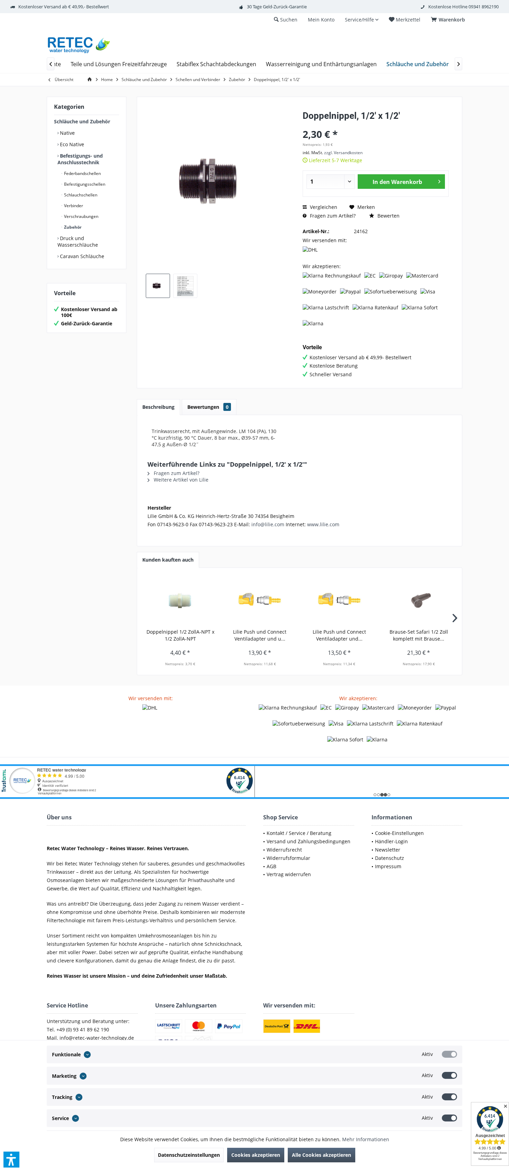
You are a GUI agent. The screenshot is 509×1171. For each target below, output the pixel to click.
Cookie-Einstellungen (399, 833)
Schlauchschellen (80, 195)
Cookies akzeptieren (255, 1155)
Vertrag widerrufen (289, 874)
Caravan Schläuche (81, 256)
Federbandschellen (82, 173)
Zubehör (72, 227)
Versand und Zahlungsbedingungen (308, 841)
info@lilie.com (267, 524)
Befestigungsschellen (84, 184)
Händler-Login (391, 841)
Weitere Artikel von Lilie (180, 479)
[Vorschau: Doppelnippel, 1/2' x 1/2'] (158, 286)
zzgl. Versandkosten (343, 153)
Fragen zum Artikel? (332, 215)
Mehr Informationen (365, 1139)
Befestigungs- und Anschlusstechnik (80, 159)
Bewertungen (208, 407)
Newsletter (387, 849)
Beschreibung (158, 407)
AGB (271, 866)
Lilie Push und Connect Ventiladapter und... (339, 635)
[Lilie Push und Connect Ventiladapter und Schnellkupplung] (339, 600)
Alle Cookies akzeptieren (321, 1155)
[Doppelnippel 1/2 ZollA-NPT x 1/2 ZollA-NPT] (180, 600)
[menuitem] (449, 19)
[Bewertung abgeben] (376, 124)
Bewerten (388, 215)
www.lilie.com (323, 524)
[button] (11, 1160)
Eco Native (71, 144)
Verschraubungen (80, 216)
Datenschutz (389, 858)
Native (67, 133)
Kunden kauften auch (168, 559)
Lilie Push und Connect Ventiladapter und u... (259, 635)
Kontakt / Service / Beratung (299, 833)
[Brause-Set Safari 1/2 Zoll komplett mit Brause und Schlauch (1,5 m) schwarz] (419, 600)
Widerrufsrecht (284, 849)
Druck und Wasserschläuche (77, 241)
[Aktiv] (449, 1054)
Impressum (388, 866)
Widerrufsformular (288, 858)
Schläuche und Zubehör (82, 121)
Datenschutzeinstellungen (189, 1155)
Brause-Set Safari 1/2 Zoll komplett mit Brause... (419, 635)
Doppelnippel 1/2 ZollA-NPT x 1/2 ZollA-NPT (180, 635)
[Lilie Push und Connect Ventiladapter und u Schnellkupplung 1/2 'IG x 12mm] (260, 600)
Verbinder (73, 206)
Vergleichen (323, 207)
